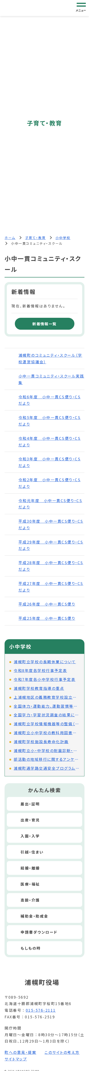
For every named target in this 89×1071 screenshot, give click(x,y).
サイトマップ (16, 1059)
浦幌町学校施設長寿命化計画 (41, 741)
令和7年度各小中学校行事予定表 (45, 679)
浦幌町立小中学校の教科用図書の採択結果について (47, 732)
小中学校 (63, 237)
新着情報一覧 (44, 323)
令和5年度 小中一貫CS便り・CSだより (49, 421)
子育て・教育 (35, 237)
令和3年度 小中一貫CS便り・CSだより (49, 462)
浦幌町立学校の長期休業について (45, 661)
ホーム (10, 237)
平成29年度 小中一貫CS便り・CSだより (50, 545)
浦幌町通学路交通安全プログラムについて (47, 768)
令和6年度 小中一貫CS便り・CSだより (49, 400)
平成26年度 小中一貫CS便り (46, 604)
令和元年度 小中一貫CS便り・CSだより (50, 504)
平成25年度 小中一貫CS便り (46, 618)
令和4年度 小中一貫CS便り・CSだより (49, 441)
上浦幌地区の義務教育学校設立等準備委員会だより (47, 697)
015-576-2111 (41, 1010)
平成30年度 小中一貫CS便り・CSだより (50, 524)
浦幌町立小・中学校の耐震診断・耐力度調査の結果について (47, 750)
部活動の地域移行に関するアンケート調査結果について (47, 759)
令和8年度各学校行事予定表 (40, 670)
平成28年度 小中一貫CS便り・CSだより (50, 566)
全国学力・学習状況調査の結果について (47, 715)
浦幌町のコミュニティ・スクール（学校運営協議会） (50, 358)
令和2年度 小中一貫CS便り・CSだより (49, 483)
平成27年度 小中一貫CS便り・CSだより (50, 587)
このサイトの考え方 (62, 1052)
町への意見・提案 (20, 1052)
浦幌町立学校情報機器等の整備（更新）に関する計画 (47, 723)
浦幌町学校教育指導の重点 (39, 688)
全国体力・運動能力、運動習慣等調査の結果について (47, 706)
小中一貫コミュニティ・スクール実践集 (51, 379)
